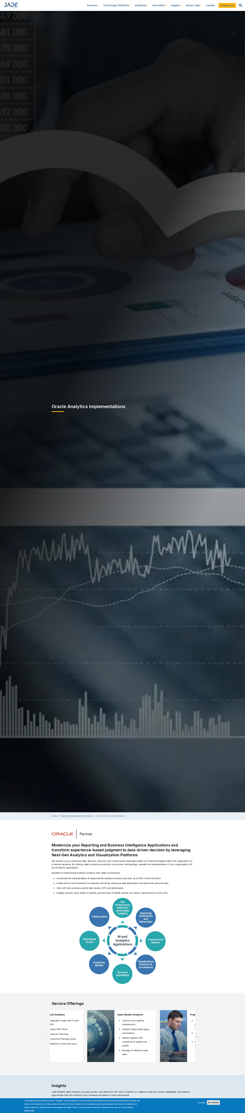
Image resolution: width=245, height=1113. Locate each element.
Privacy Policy (127, 1107)
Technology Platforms (114, 6)
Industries (138, 6)
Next (197, 1036)
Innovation (157, 6)
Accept (201, 1102)
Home (54, 816)
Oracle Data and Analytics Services (76, 816)
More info (29, 1110)
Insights (173, 6)
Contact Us (227, 5)
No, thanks (213, 1102)
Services (90, 6)
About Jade (191, 6)
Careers (210, 5)
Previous (48, 1036)
